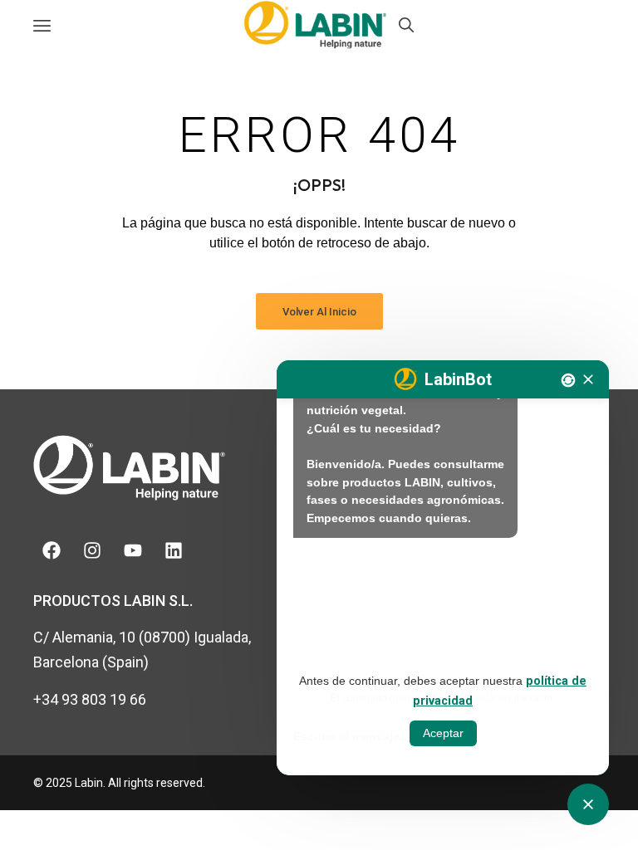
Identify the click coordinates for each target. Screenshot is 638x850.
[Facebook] (51, 550)
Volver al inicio (319, 311)
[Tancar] (588, 379)
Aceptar (443, 733)
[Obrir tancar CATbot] (588, 804)
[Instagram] (92, 550)
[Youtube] (133, 550)
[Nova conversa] (568, 380)
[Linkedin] (173, 550)
